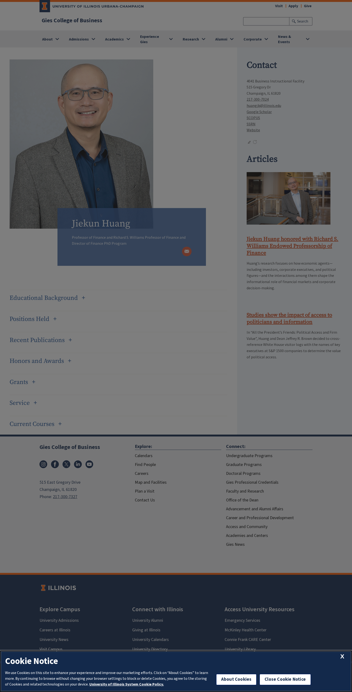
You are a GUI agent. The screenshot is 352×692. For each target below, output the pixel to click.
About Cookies (236, 679)
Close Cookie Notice (285, 679)
